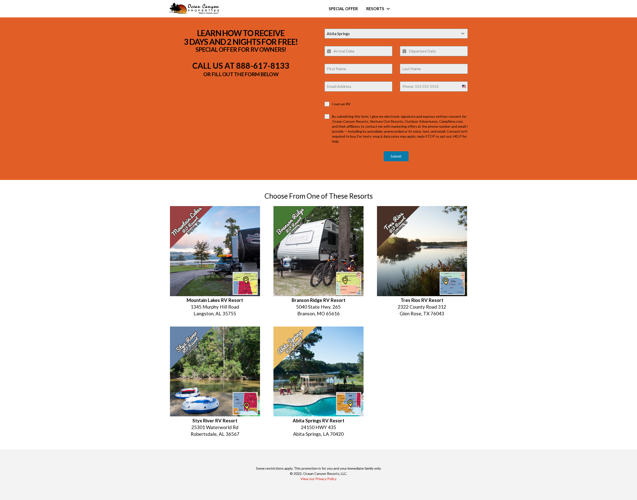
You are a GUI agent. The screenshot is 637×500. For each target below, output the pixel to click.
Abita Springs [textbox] (338, 33)
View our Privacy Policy (318, 479)
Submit (396, 156)
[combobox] (396, 34)
